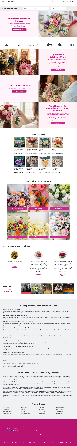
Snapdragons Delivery (25, 413)
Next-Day (28, 4)
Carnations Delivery (60, 407)
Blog (23, 426)
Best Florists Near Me (51, 436)
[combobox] (60, 8)
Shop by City (49, 4)
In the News (24, 428)
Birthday (36, 428)
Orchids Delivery (6, 407)
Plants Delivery (24, 409)
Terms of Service (7, 442)
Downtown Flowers (19, 172)
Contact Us (24, 434)
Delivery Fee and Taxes (26, 432)
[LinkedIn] (15, 430)
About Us (24, 423)
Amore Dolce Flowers (45, 172)
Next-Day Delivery (50, 426)
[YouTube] (11, 291)
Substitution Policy (25, 430)
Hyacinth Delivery (59, 413)
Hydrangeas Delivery (43, 411)
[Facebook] (4, 291)
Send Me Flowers (50, 430)
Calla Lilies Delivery (60, 409)
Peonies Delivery (42, 413)
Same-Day (21, 4)
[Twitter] (9, 291)
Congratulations (38, 430)
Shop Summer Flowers (20, 30)
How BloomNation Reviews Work (66, 426)
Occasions (35, 4)
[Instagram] (6, 291)
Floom (71, 442)
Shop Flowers (21, 92)
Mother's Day (37, 436)
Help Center (62, 432)
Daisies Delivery (24, 407)
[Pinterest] (8, 291)
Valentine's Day (38, 434)
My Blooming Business (33, 153)
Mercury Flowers (19, 153)
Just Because (37, 423)
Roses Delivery (6, 409)
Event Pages (49, 432)
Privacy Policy (15, 442)
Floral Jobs (62, 430)
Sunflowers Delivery (7, 413)
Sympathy (42, 4)
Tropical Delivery (59, 411)
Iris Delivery (23, 411)
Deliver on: (55, 8)
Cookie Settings (22, 442)
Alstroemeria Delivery (7, 411)
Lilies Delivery (41, 409)
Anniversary (37, 426)
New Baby (36, 432)
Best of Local (59, 70)
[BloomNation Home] (8, 1)
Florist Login (62, 428)
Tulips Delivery (41, 407)
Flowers (15, 4)
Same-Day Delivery (51, 423)
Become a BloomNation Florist (66, 423)
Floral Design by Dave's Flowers (46, 153)
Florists (48, 434)
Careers (23, 436)
